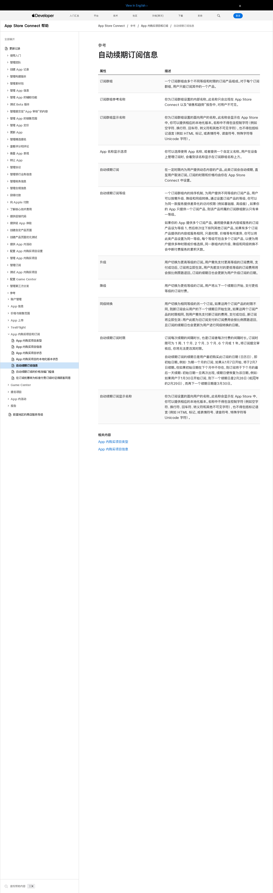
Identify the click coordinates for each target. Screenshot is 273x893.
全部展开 (9, 39)
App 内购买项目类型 (113, 441)
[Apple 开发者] (43, 15)
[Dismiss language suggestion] (239, 5)
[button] (218, 15)
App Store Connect (112, 26)
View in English (136, 5)
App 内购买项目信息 (113, 449)
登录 (238, 15)
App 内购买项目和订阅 (154, 26)
